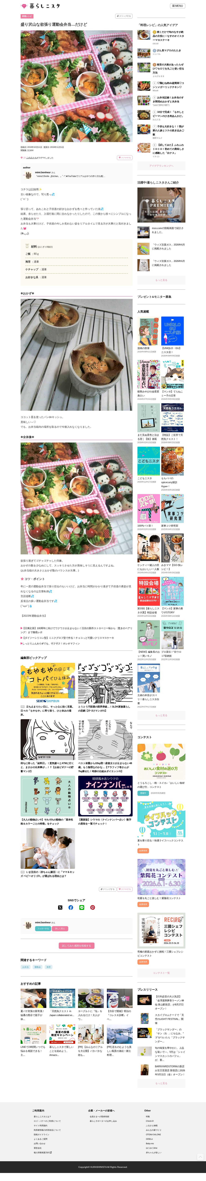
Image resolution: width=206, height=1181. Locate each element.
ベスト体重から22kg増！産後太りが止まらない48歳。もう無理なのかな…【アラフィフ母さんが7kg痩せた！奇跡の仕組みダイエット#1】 (105, 767)
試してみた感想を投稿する (76, 945)
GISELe (149, 1139)
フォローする (43, 928)
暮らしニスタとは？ (42, 1116)
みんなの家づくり (153, 1130)
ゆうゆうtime (151, 1148)
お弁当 (25, 967)
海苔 (49, 967)
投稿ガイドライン (41, 1134)
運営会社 (38, 1148)
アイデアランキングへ (161, 165)
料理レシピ (27, 16)
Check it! (150, 1121)
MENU (179, 5)
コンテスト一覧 (161, 972)
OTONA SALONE (153, 1134)
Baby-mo (150, 1143)
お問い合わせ (39, 1143)
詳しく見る (60, 928)
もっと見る (161, 280)
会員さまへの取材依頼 (99, 1116)
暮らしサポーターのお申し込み (103, 1121)
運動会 (37, 967)
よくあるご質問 (40, 1139)
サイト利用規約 (40, 1125)
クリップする (125, 16)
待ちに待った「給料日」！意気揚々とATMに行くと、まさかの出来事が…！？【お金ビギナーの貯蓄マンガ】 (47, 767)
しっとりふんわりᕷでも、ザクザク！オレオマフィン (51, 643)
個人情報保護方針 (42, 1152)
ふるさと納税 (152, 1125)
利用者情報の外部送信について (47, 1130)
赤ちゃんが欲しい (153, 1152)
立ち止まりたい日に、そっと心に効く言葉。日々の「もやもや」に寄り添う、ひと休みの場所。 (48, 710)
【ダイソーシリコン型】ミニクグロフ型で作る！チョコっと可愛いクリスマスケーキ (68, 637)
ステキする (126, 158)
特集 (148, 1116)
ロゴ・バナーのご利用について (47, 1121)
